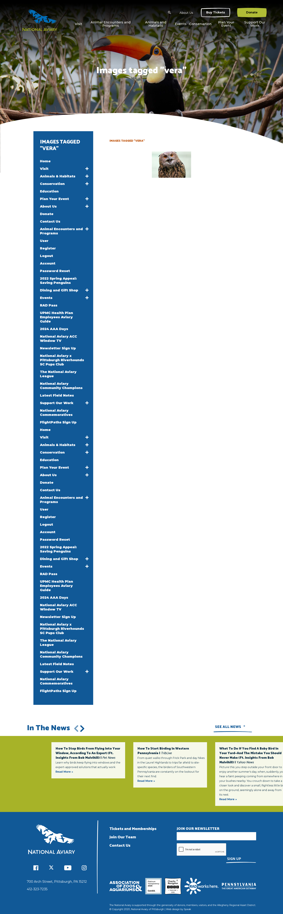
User (44, 241)
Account (47, 263)
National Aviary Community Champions (61, 386)
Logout (46, 256)
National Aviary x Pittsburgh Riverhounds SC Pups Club (62, 360)
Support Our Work (254, 24)
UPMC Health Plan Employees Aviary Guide (56, 317)
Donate (252, 12)
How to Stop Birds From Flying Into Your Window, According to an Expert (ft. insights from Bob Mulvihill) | (88, 753)
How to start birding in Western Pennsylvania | (163, 751)
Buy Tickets (215, 12)
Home (45, 161)
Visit (78, 24)
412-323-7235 (37, 889)
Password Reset (55, 271)
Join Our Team (122, 837)
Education (49, 191)
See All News (228, 727)
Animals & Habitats (57, 176)
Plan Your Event (226, 24)
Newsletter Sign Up (58, 348)
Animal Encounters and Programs (111, 24)
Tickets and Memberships (132, 829)
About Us (186, 13)
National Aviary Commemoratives (56, 413)
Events (181, 24)
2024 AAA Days (54, 329)
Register (48, 248)
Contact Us (50, 221)
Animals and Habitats (155, 24)
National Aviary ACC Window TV (58, 338)
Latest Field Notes (57, 395)
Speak (187, 909)
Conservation (200, 24)
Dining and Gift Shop (59, 290)
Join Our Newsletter (198, 829)
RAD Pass (48, 305)
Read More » (64, 771)
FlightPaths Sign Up (58, 422)
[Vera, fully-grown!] (171, 165)
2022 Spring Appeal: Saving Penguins (58, 280)
